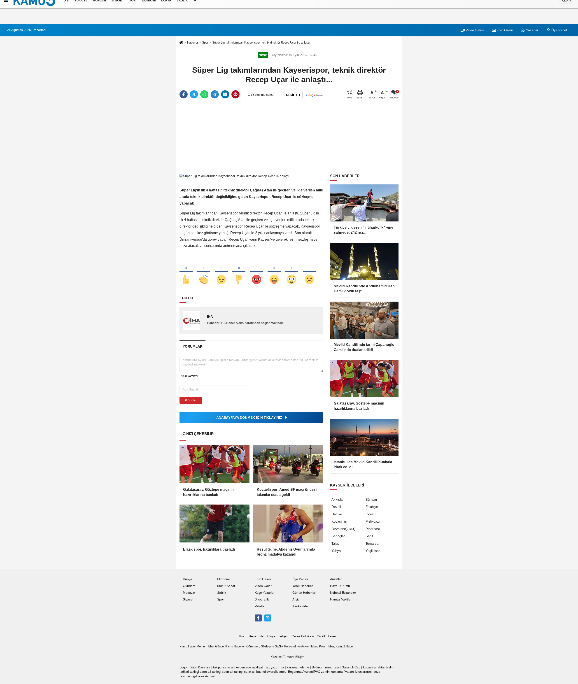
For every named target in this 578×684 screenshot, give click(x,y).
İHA (210, 317)
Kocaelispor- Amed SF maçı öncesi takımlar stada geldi (287, 492)
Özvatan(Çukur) (343, 529)
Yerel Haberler (302, 586)
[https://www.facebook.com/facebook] (258, 617)
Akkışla (337, 499)
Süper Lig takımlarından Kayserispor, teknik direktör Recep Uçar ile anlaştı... (262, 42)
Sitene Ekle (255, 636)
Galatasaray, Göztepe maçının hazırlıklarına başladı (208, 492)
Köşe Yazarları (265, 592)
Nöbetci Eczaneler (343, 592)
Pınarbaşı (373, 529)
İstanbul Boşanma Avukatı (294, 671)
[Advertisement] (289, 134)
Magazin (189, 592)
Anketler (336, 579)
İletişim (284, 636)
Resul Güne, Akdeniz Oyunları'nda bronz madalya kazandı (286, 551)
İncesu (370, 514)
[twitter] (194, 94)
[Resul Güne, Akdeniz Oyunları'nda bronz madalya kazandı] (288, 523)
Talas (335, 543)
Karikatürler (300, 606)
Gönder (191, 400)
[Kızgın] (256, 272)
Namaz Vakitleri (341, 599)
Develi (336, 507)
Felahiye (372, 507)
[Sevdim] (221, 272)
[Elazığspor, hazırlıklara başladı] (214, 523)
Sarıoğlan (338, 536)
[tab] (192, 346)
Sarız (369, 536)
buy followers (265, 671)
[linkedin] (225, 94)
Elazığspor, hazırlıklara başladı (209, 549)
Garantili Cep (351, 667)
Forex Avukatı (206, 676)
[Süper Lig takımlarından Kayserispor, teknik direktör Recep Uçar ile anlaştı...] (235, 175)
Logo (183, 667)
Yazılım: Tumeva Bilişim (287, 656)
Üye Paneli (558, 30)
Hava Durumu (340, 586)
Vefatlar (260, 606)
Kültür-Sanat (226, 586)
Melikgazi (373, 521)
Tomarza (372, 543)
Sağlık (221, 592)
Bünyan (371, 499)
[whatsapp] (204, 94)
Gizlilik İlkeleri (326, 636)
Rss (241, 636)
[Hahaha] (274, 272)
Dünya (187, 579)
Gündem (189, 586)
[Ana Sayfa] (181, 42)
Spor (205, 42)
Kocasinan (339, 521)
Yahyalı (336, 551)
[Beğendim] (186, 272)
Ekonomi (223, 579)
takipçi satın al (223, 667)
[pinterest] (235, 94)
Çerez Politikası (303, 636)
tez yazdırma (275, 667)
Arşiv (295, 599)
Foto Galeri (504, 30)
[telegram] (215, 94)
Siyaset (188, 599)
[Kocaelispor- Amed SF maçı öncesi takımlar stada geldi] (288, 464)
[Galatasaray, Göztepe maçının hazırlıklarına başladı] (214, 464)
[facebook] (183, 94)
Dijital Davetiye (199, 667)
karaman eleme (298, 667)
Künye (270, 636)
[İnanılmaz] (291, 272)
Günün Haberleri (304, 592)
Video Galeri (474, 30)
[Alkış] (203, 272)
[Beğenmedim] (238, 272)
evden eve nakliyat (249, 667)
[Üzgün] (309, 272)
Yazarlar (531, 30)
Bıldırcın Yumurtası (325, 667)
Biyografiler (263, 599)
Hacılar (336, 514)
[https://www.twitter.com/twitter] (267, 617)
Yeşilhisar (373, 551)
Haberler (192, 42)
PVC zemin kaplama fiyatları (334, 671)
